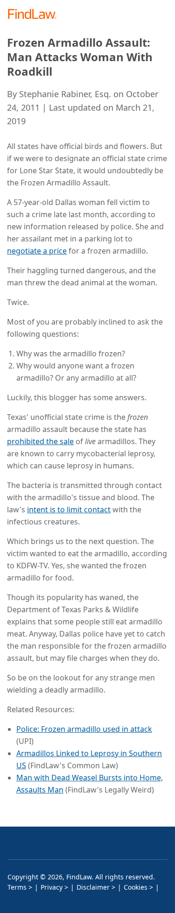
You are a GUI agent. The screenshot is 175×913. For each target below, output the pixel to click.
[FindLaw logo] (35, 14)
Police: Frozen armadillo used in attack (84, 729)
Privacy (52, 887)
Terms (17, 887)
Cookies (135, 887)
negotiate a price (37, 251)
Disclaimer (93, 887)
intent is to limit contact (69, 509)
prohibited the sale (40, 441)
